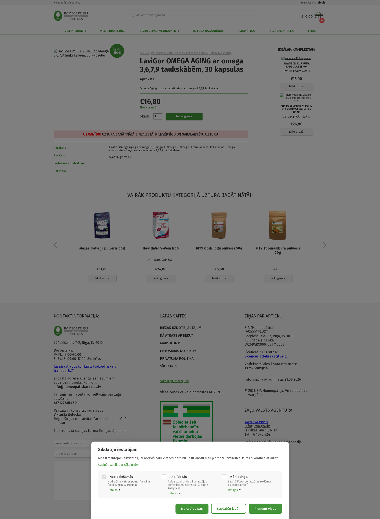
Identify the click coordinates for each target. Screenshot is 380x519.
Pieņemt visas (265, 509)
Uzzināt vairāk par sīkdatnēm (118, 465)
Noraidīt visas (192, 509)
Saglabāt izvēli (228, 509)
